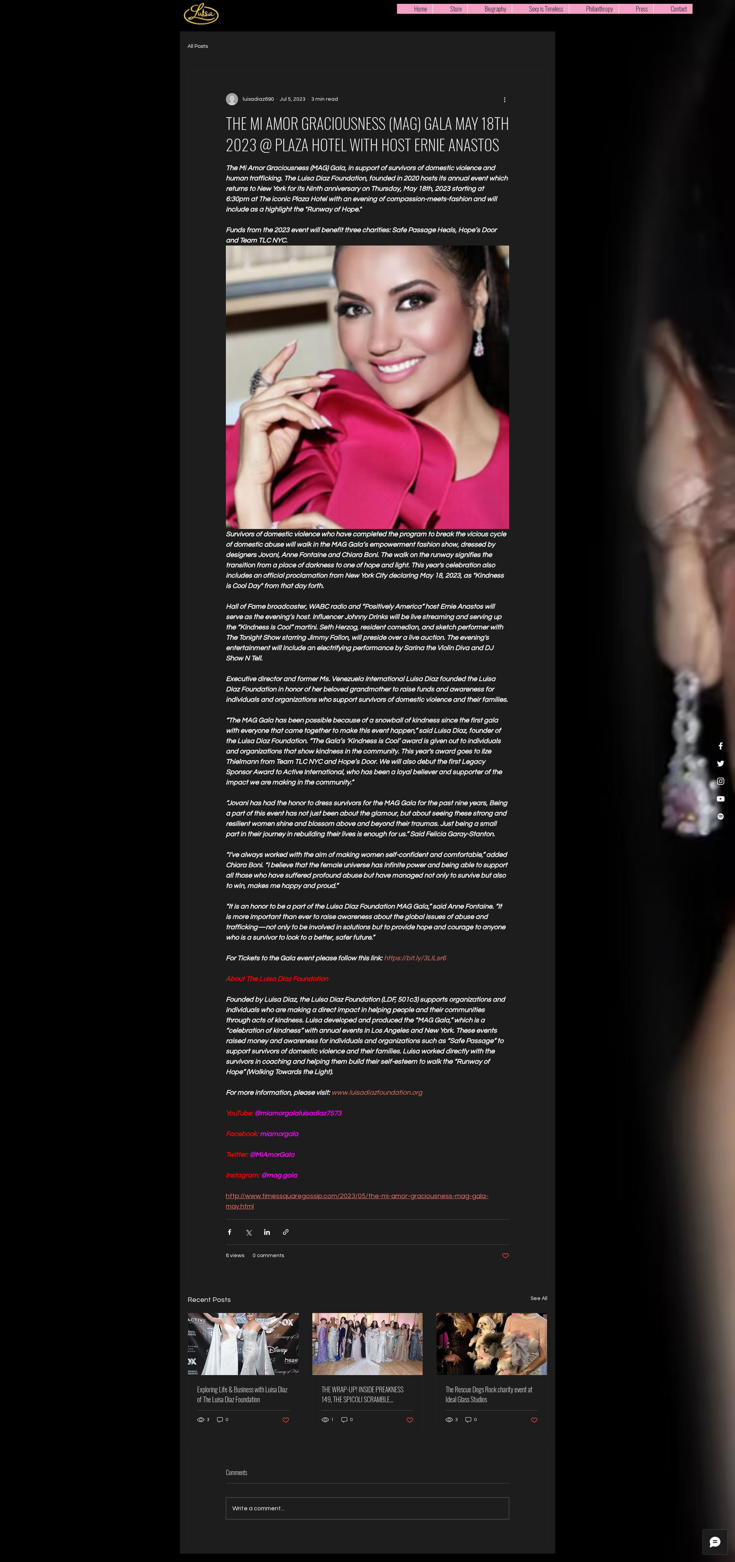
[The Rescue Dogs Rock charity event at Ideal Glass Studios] (491, 1344)
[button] (540, 9)
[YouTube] (720, 799)
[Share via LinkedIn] (267, 1232)
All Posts (198, 46)
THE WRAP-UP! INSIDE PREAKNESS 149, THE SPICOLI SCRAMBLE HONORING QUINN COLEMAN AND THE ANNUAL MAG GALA (366, 1394)
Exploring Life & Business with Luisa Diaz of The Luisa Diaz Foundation (242, 1394)
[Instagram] (720, 781)
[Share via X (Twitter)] (248, 1232)
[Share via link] (285, 1232)
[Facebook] (720, 746)
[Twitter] (720, 763)
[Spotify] (720, 816)
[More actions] (504, 99)
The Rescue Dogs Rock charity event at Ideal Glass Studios (489, 1394)
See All (539, 1298)
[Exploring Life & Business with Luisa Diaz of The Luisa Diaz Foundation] (243, 1344)
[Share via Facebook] (229, 1232)
